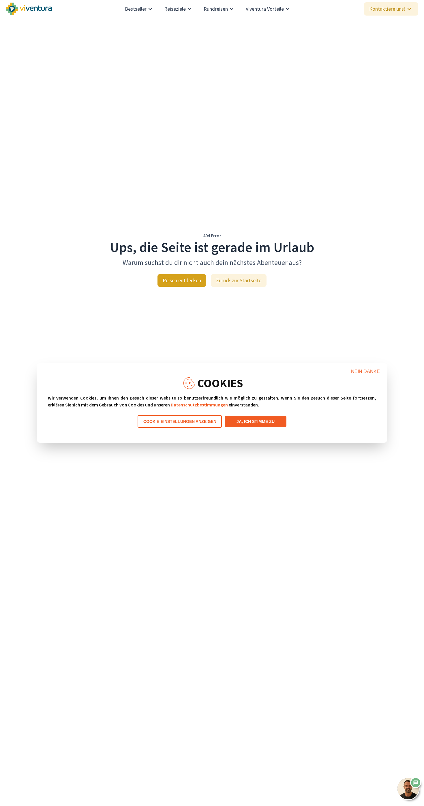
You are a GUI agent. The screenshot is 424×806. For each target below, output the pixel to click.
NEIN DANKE (365, 371)
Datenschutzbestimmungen (199, 405)
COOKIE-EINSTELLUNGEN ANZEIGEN (179, 421)
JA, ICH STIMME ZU (256, 421)
